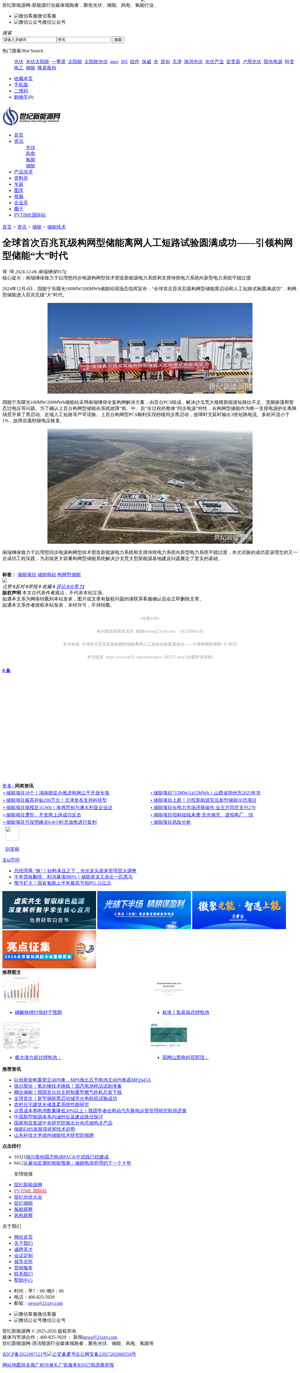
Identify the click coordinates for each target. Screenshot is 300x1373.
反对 (21, 586)
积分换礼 (49, 1364)
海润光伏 (193, 61)
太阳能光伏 (96, 61)
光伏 (18, 61)
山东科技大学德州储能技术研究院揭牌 (54, 1135)
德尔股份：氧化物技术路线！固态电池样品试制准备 (68, 1086)
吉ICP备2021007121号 (24, 1354)
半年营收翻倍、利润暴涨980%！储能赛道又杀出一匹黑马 (73, 876)
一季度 (59, 61)
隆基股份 (47, 67)
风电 (30, 153)
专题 (18, 184)
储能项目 (27, 574)
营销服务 (23, 1267)
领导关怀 (23, 1261)
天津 (177, 61)
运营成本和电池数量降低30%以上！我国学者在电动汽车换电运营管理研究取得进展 (100, 1110)
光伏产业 (214, 61)
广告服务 (68, 1364)
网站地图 (11, 1364)
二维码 (21, 90)
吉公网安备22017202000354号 (105, 1354)
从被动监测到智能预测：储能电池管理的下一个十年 (77, 1163)
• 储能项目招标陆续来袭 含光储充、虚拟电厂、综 (202, 814)
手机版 (21, 84)
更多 (8, 785)
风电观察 (23, 1215)
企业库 (21, 202)
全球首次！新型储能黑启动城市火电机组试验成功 (65, 1098)
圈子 (18, 208)
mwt (114, 61)
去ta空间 (11, 859)
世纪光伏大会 (28, 1196)
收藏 (48, 586)
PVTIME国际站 (30, 214)
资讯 (18, 141)
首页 (18, 135)
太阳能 (75, 61)
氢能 (30, 159)
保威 (146, 61)
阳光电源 (273, 61)
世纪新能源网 (28, 1184)
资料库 (21, 178)
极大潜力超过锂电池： (38, 1057)
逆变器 (233, 61)
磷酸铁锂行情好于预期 (38, 1012)
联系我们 (23, 1273)
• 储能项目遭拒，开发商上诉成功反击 (42, 814)
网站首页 (23, 1237)
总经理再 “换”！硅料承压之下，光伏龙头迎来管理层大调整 (75, 870)
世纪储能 (23, 1203)
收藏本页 (23, 78)
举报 (34, 586)
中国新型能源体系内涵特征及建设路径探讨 (58, 1116)
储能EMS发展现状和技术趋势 (44, 1129)
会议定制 (23, 1255)
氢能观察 (23, 1209)
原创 (165, 61)
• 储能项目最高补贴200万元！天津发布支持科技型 (55, 800)
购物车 (21, 97)
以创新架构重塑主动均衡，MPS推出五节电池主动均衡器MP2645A (82, 1079)
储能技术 (56, 226)
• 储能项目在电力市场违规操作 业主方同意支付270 (203, 807)
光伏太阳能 (37, 61)
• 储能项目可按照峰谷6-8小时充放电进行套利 (50, 822)
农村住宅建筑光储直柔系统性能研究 (51, 1104)
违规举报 (104, 1364)
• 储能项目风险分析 (171, 822)
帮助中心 (23, 1280)
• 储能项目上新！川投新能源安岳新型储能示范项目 (204, 800)
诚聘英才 (23, 1249)
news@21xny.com (45, 1303)
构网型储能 (69, 574)
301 (124, 61)
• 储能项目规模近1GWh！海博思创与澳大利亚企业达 (57, 807)
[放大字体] (4, 271)
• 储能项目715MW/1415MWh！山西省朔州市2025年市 (206, 792)
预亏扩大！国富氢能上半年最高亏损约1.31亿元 (62, 883)
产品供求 (23, 171)
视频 (18, 196)
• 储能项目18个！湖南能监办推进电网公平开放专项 (56, 792)
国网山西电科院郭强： (185, 1057)
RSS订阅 (86, 1364)
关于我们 (23, 1243)
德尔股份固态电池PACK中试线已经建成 (67, 1156)
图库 (18, 190)
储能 (30, 67)
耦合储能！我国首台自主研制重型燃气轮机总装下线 (68, 1092)
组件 (134, 61)
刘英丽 (12, 849)
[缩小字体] (11, 271)
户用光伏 (252, 61)
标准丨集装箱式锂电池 (185, 1012)
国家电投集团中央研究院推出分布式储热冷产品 (63, 1122)
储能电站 (47, 574)
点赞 (8, 586)
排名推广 (30, 1364)
